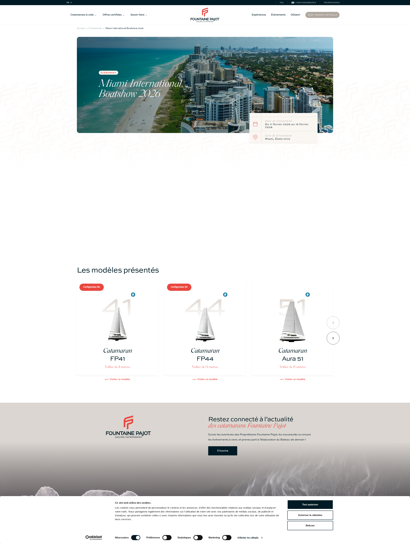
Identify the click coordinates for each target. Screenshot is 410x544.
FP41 (277, 204)
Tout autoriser (310, 504)
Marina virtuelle (326, 14)
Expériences (259, 15)
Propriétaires (332, 2)
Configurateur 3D (91, 287)
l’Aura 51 (187, 217)
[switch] (167, 537)
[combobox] (70, 3)
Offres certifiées (112, 15)
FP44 (124, 209)
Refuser (310, 525)
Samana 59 (266, 186)
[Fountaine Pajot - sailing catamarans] (205, 15)
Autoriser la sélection (310, 515)
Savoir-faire (137, 15)
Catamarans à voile (82, 15)
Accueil (81, 28)
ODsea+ (295, 15)
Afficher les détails (247, 537)
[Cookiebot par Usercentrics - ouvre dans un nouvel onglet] (94, 537)
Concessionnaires (305, 2)
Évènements (278, 15)
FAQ (281, 2)
